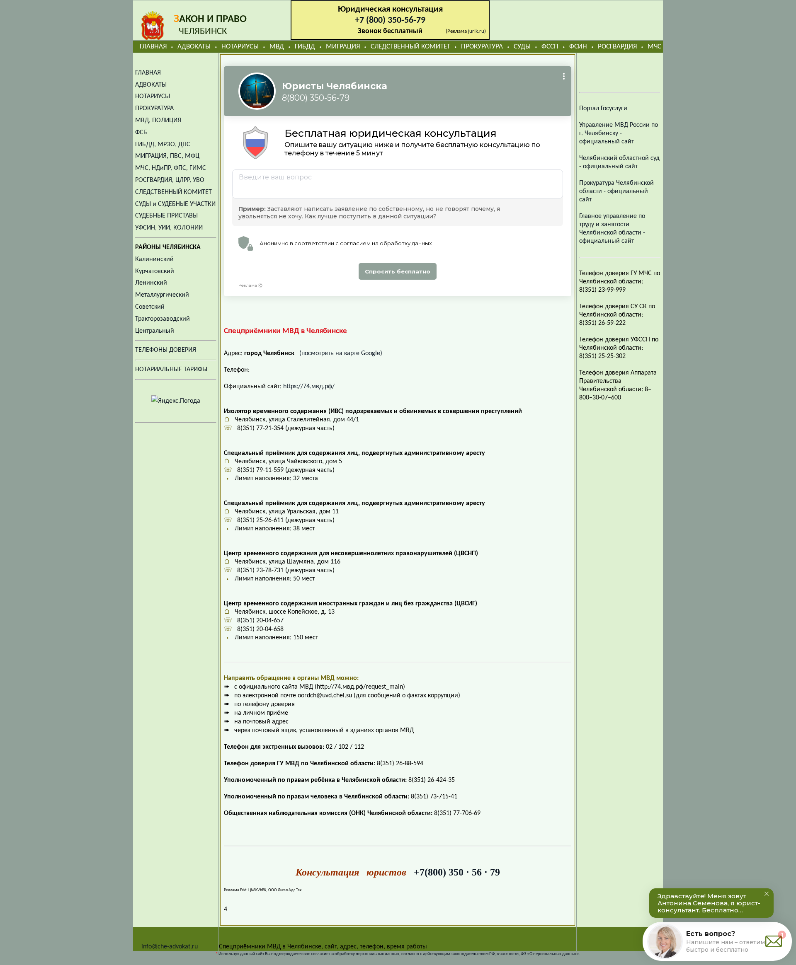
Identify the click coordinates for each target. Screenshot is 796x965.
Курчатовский (154, 271)
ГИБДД (305, 46)
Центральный (154, 331)
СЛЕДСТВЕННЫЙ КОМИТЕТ (410, 46)
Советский (150, 307)
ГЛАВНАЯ (153, 46)
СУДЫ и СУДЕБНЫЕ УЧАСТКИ (175, 204)
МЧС (654, 46)
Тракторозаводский (162, 319)
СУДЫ (522, 46)
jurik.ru (476, 31)
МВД (276, 46)
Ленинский (151, 283)
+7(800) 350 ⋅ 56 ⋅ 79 (457, 872)
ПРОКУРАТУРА (482, 46)
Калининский (154, 259)
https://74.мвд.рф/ (309, 386)
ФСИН (578, 46)
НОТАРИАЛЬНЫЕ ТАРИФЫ (171, 369)
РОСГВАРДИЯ (617, 46)
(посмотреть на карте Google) (340, 353)
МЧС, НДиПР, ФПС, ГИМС (170, 168)
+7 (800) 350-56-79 (390, 20)
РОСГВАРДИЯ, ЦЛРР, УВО (169, 180)
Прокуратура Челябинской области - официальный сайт (616, 191)
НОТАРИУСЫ (240, 46)
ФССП (549, 46)
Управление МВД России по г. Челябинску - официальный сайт (618, 133)
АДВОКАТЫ (194, 46)
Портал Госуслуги (603, 108)
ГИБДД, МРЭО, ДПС (162, 144)
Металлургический (162, 295)
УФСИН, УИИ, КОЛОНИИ (169, 228)
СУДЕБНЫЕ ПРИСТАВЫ (166, 216)
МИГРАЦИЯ (343, 46)
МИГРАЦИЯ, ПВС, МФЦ (167, 156)
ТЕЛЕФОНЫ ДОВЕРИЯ (165, 350)
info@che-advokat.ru (169, 946)
